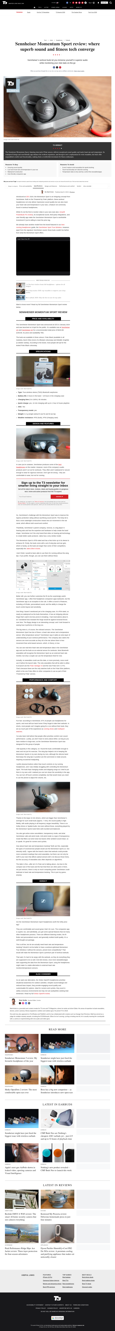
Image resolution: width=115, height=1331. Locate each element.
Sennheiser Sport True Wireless (50, 227)
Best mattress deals (88, 1280)
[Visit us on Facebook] (67, 3)
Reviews (72, 192)
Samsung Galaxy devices (51, 1280)
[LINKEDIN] (26, 1003)
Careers (76, 1308)
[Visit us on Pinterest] (73, 3)
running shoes (49, 729)
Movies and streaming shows (52, 1284)
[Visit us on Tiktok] (85, 3)
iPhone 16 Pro (47, 1277)
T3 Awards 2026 (60, 12)
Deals (28, 12)
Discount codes (87, 1287)
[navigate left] (6, 186)
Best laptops (66, 1277)
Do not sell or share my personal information (57, 1311)
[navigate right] (109, 186)
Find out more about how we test (80, 181)
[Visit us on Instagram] (79, 3)
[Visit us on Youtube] (76, 3)
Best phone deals (87, 1277)
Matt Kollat (50, 192)
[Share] (54, 67)
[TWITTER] (20, 1003)
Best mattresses (68, 1287)
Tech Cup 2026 (92, 12)
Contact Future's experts (54, 1305)
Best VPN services (49, 1287)
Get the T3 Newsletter (43, 12)
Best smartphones (68, 1284)
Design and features (51, 186)
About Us (68, 1305)
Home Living (55, 7)
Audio (51, 40)
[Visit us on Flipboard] (82, 3)
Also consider (87, 186)
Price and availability (25, 186)
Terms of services (39, 501)
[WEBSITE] (29, 1003)
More (78, 7)
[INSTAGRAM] (23, 1003)
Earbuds (68, 40)
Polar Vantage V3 (36, 666)
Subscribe (104, 2)
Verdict (79, 186)
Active (46, 7)
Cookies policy (52, 1308)
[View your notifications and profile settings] (98, 3)
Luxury (64, 7)
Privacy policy (41, 1308)
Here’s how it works (79, 71)
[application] (43, 256)
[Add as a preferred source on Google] (57, 1318)
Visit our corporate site (78, 1325)
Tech (39, 7)
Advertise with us (65, 1308)
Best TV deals (86, 1284)
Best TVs (65, 1280)
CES (27, 197)
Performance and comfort (67, 186)
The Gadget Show (77, 12)
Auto (71, 7)
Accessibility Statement (35, 1305)
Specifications (38, 186)
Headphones (59, 40)
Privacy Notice (22, 503)
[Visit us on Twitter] (70, 3)
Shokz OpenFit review (42, 993)
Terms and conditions (80, 1305)
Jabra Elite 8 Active (33, 549)
